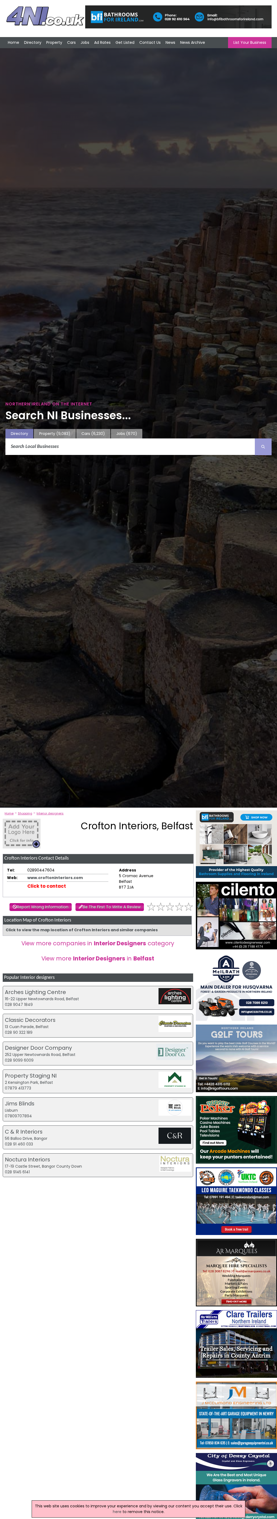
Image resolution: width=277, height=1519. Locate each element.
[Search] (263, 446)
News (170, 42)
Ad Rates (102, 42)
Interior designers (50, 813)
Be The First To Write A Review (112, 907)
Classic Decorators (30, 1020)
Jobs (85, 42)
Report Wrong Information (42, 907)
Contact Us (150, 42)
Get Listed (125, 42)
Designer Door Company (38, 1048)
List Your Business (249, 42)
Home (13, 42)
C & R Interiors (23, 1131)
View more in (97, 958)
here (117, 1511)
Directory (32, 42)
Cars (71, 42)
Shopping (25, 813)
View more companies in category (97, 943)
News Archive (192, 42)
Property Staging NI (31, 1075)
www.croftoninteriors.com (55, 877)
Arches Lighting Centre (35, 992)
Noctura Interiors (27, 1159)
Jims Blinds (19, 1103)
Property (54, 42)
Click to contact (46, 886)
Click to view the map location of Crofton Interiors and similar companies (82, 930)
